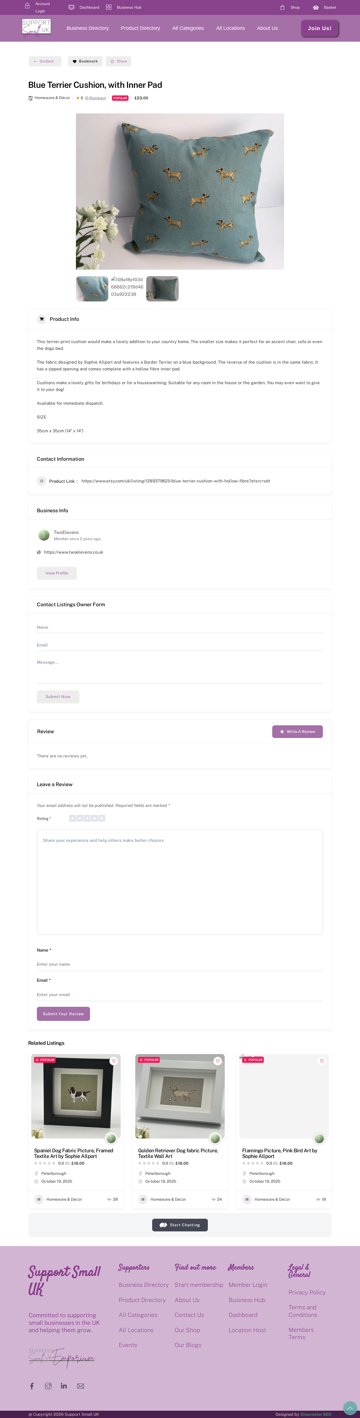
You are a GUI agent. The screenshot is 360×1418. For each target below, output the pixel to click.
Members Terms (301, 1333)
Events (128, 1344)
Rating (44, 818)
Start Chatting (185, 1225)
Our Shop (187, 1330)
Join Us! (320, 28)
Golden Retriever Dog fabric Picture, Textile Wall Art (178, 1153)
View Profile (57, 573)
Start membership (199, 1284)
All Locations (230, 28)
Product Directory (140, 28)
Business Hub (247, 1299)
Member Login (248, 1284)
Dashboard (243, 1314)
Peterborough (53, 1173)
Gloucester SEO (315, 1414)
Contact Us (189, 1314)
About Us (267, 28)
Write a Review (301, 731)
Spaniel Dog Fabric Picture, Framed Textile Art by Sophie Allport (73, 1153)
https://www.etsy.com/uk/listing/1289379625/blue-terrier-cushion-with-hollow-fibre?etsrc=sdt (176, 480)
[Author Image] (111, 1138)
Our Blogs (188, 1344)
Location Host (247, 1330)
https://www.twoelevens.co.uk (73, 552)
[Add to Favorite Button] (113, 1061)
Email (44, 980)
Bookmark (88, 61)
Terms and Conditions (303, 1311)
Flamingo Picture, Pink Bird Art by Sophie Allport (280, 1153)
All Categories (188, 28)
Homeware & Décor (52, 97)
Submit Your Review (63, 1014)
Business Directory (88, 28)
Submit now (58, 696)
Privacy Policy (307, 1292)
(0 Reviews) (95, 98)
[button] (84, 191)
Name (44, 950)
